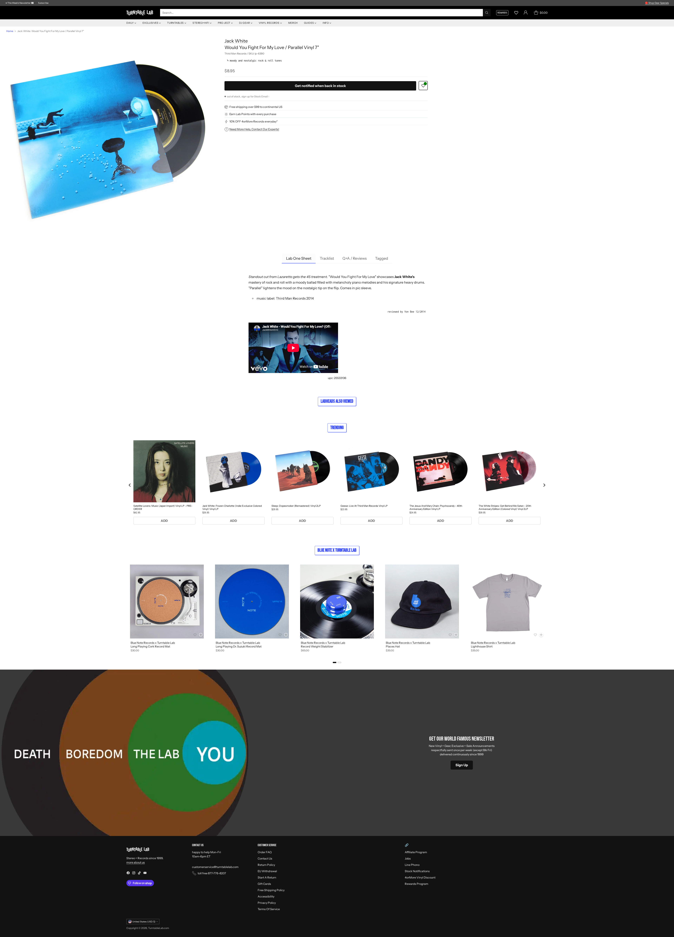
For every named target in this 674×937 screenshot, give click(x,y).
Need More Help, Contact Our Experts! (254, 129)
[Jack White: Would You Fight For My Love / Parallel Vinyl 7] (107, 136)
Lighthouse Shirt (482, 646)
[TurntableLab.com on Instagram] (134, 873)
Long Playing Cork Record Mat (150, 646)
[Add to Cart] (201, 635)
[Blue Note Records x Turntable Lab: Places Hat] (422, 601)
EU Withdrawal (267, 871)
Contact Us (265, 858)
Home (9, 31)
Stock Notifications (417, 871)
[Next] (547, 609)
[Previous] (126, 609)
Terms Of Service (269, 909)
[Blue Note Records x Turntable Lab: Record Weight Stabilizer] (337, 601)
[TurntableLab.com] (140, 12)
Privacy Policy (267, 902)
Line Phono (412, 865)
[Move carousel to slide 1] (334, 662)
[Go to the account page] (525, 12)
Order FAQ (265, 852)
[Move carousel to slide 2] (339, 662)
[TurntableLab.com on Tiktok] (139, 873)
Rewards (502, 12)
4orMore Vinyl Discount (420, 877)
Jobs (408, 858)
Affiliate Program (416, 852)
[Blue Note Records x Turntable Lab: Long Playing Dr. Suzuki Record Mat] (252, 601)
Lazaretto (284, 277)
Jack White (236, 41)
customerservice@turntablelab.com (215, 867)
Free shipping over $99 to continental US (255, 107)
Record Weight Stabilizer (317, 646)
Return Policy (266, 865)
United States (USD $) (143, 921)
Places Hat (393, 646)
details (664, 3)
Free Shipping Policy (271, 890)
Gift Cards (264, 884)
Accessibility (266, 896)
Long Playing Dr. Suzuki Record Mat (239, 646)
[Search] (487, 12)
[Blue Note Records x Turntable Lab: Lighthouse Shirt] (507, 601)
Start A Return (267, 877)
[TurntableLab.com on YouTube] (145, 873)
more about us (135, 862)
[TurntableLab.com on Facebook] (128, 873)
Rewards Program (416, 884)
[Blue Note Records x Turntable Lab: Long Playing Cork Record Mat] (167, 601)
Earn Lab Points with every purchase (252, 114)
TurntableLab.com (158, 928)
